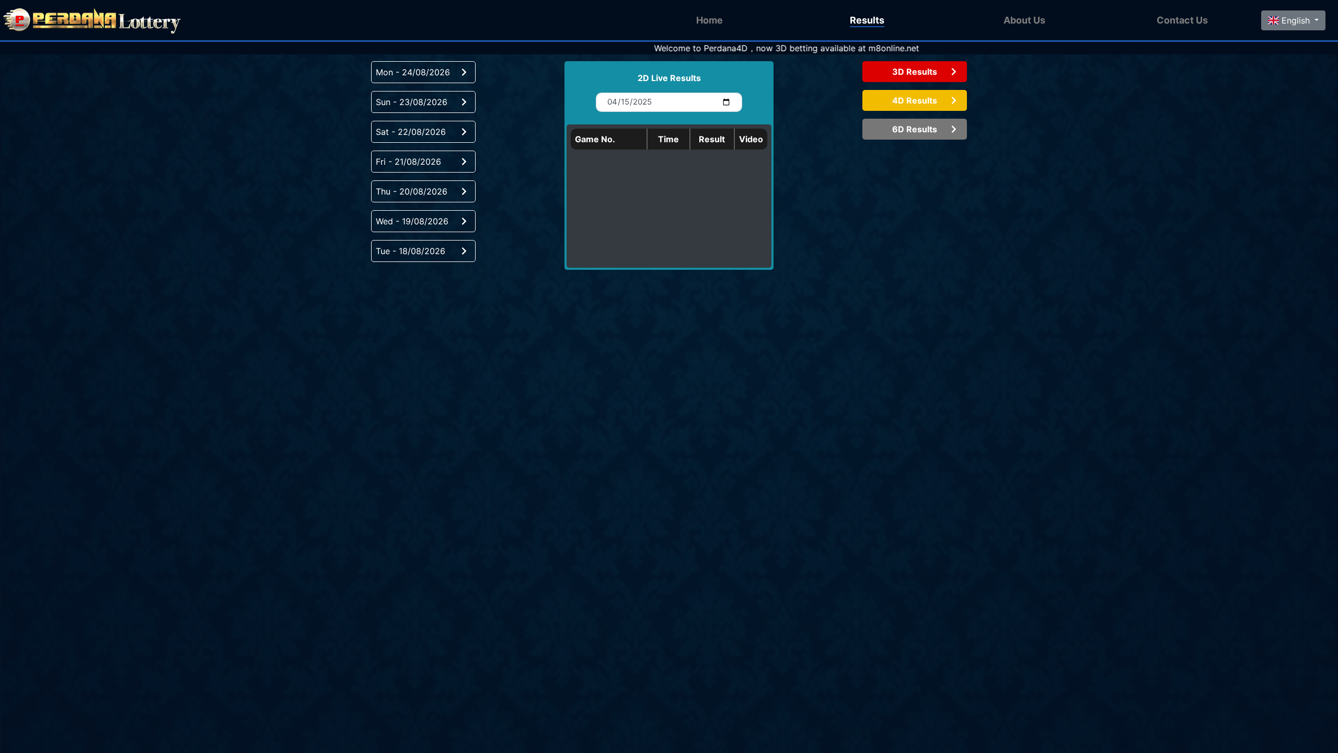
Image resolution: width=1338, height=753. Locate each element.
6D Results (914, 129)
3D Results (914, 71)
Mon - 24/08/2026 (413, 72)
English (1295, 20)
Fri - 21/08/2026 (408, 161)
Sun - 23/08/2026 (411, 102)
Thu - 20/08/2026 (411, 191)
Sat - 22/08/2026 (411, 132)
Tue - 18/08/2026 (410, 251)
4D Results (914, 100)
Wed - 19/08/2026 (412, 221)
